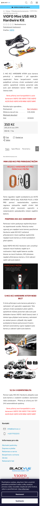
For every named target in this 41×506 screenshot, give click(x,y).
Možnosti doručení (10, 115)
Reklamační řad (8, 461)
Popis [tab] (7, 149)
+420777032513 (13, 434)
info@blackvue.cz (13, 429)
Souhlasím (20, 501)
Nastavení (20, 494)
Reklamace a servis (9, 451)
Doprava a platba (8, 448)
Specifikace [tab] (15, 149)
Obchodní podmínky (9, 445)
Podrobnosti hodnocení (12, 27)
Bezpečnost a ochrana (10, 455)
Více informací (23, 489)
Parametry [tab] (26, 149)
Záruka (4, 458)
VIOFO (11, 30)
